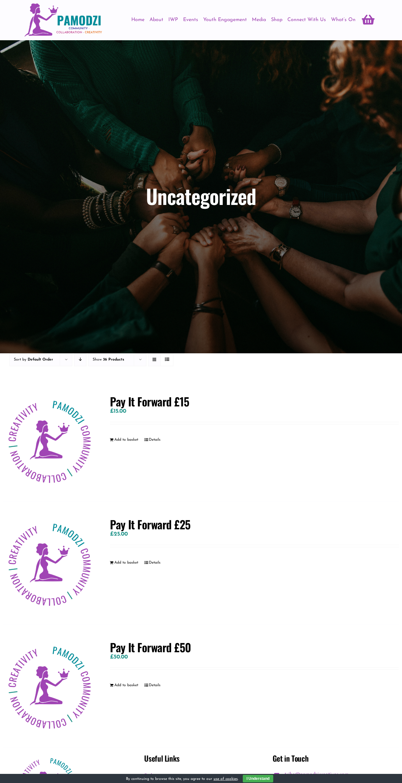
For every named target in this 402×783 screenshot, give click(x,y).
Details (154, 440)
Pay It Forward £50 (150, 647)
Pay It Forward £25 (150, 524)
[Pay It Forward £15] (48, 440)
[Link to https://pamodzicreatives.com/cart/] (368, 19)
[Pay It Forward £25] (48, 563)
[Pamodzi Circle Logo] (47, 756)
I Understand (258, 778)
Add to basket (126, 440)
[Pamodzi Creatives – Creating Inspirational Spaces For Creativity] (63, 6)
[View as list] (167, 360)
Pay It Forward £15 (149, 401)
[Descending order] (80, 359)
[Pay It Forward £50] (48, 685)
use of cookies (226, 779)
